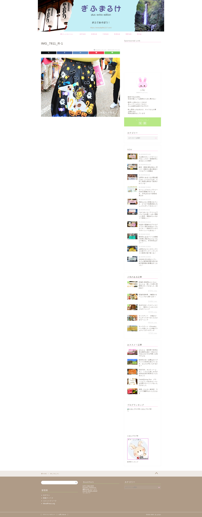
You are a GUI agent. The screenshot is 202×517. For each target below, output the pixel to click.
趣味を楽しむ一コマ (90, 489)
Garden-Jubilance (89, 487)
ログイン (46, 495)
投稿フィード (48, 498)
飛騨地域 (129, 34)
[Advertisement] (140, 57)
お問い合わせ (62, 514)
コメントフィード (50, 501)
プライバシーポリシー (49, 514)
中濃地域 (106, 34)
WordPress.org (49, 503)
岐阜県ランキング (132, 462)
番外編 (139, 34)
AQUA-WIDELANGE (90, 491)
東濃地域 (117, 34)
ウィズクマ (86, 493)
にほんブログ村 (132, 436)
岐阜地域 (83, 34)
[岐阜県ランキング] (142, 448)
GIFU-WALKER (88, 486)
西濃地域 (94, 34)
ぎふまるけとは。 (68, 34)
